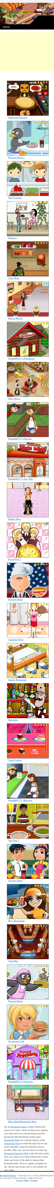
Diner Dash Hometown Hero (22, 1121)
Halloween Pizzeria (17, 117)
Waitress (12, 237)
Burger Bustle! (15, 318)
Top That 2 (13, 840)
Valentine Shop (15, 639)
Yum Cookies (15, 760)
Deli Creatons (15, 197)
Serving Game (15, 880)
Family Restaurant (17, 679)
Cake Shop (13, 278)
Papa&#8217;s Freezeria (20, 1081)
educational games (12, 1143)
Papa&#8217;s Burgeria (20, 800)
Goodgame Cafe (16, 1041)
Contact (34, 1180)
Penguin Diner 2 (16, 157)
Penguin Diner (15, 1001)
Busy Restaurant (16, 920)
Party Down (14, 398)
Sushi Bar (13, 961)
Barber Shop (14, 519)
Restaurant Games (19, 1126)
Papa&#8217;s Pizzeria (20, 438)
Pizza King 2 (14, 559)
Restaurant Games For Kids (16, 1153)
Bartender (13, 719)
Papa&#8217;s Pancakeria (21, 358)
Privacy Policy (22, 1180)
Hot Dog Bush (15, 599)
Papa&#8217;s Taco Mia (20, 478)
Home (6, 27)
